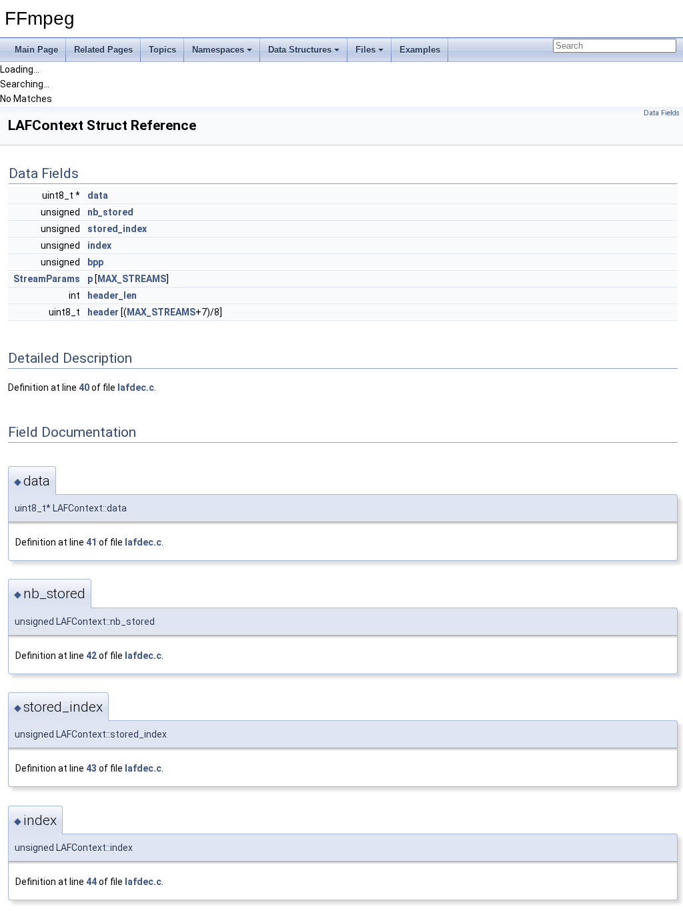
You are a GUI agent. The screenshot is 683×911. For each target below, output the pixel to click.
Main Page (36, 50)
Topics (162, 50)
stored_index (117, 228)
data (97, 195)
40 (84, 387)
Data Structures (299, 50)
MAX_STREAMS (131, 278)
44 (91, 881)
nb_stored (110, 212)
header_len (112, 295)
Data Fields (662, 113)
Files (366, 50)
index (99, 245)
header (103, 312)
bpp (95, 262)
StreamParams (46, 278)
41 (91, 542)
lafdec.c (135, 387)
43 (91, 768)
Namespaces (218, 50)
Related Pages (103, 50)
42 (91, 655)
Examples (420, 50)
